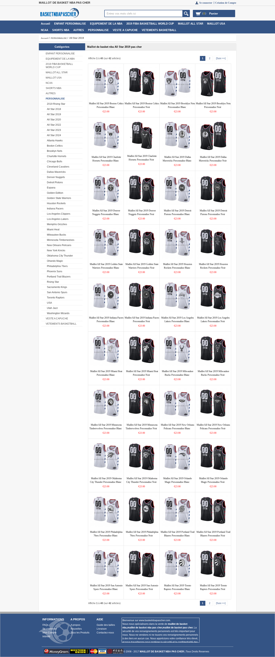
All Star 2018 (53, 109)
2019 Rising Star (55, 103)
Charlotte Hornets (56, 156)
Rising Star (52, 281)
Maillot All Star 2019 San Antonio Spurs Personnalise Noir (142, 587)
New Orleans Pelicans (58, 245)
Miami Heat (52, 229)
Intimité (46, 636)
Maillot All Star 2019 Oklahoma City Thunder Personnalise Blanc (106, 480)
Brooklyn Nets (54, 151)
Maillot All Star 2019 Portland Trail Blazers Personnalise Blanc (177, 534)
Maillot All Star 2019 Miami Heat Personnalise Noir (142, 373)
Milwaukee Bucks (56, 234)
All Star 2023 (53, 130)
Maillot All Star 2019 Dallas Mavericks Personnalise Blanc (177, 159)
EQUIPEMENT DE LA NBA (106, 23)
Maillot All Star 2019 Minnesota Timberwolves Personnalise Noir (141, 426)
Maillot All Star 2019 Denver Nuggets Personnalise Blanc (106, 212)
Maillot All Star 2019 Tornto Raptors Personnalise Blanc (177, 587)
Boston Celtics (54, 145)
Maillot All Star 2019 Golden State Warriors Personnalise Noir (141, 266)
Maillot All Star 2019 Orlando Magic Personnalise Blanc (177, 480)
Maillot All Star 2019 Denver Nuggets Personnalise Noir (142, 212)
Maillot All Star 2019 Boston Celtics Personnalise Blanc (106, 105)
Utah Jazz (52, 308)
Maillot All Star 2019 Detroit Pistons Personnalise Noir (213, 212)
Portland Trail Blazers (58, 276)
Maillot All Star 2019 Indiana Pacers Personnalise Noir (142, 319)
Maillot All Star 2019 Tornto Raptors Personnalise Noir (213, 587)
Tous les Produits (80, 632)
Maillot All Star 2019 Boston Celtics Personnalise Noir (142, 105)
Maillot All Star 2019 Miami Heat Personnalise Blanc (106, 373)
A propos (75, 625)
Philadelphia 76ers (57, 266)
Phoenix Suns (54, 271)
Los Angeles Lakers (57, 219)
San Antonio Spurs (56, 292)
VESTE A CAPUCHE (125, 30)
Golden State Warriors (58, 198)
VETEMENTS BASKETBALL (159, 30)
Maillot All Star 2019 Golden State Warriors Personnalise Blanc (106, 266)
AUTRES (78, 30)
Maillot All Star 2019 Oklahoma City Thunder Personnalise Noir (141, 480)
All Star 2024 (53, 135)
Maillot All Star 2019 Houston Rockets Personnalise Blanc (177, 266)
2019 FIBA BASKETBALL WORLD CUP (150, 23)
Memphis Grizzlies (56, 224)
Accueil (45, 23)
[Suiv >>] (220, 58)
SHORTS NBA (60, 30)
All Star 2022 (53, 124)
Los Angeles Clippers (58, 213)
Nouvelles (76, 628)
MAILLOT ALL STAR (190, 23)
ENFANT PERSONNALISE (70, 23)
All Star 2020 (53, 119)
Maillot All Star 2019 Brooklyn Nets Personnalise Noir (213, 105)
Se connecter (49, 628)
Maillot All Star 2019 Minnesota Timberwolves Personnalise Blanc (105, 426)
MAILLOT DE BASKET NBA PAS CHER (162, 651)
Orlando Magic (54, 261)
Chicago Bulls (54, 161)
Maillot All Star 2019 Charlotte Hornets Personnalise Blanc (106, 159)
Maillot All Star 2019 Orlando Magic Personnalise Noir (213, 480)
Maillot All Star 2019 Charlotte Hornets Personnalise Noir (142, 158)
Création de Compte (225, 2)
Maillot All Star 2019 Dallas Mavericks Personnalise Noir (213, 159)
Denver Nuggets (55, 177)
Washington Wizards (57, 313)
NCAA (44, 30)
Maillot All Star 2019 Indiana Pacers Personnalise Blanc (106, 319)
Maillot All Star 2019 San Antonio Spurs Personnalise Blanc (106, 587)
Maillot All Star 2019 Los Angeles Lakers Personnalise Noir (213, 319)
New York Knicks (55, 250)
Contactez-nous (105, 632)
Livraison (102, 628)
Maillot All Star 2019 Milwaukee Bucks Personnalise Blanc (177, 373)
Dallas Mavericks (56, 172)
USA (49, 302)
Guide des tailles (106, 625)
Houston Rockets (56, 203)
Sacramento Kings (56, 287)
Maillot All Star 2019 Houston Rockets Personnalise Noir (213, 266)
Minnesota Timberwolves (60, 240)
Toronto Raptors (55, 297)
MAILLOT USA (216, 23)
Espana (50, 187)
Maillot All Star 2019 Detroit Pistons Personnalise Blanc (177, 212)
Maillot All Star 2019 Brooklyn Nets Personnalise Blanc (177, 105)
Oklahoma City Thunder (59, 255)
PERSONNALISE (59, 38)
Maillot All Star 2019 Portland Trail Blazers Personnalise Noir (213, 534)
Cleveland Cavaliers (57, 166)
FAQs (45, 625)
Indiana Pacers (54, 208)
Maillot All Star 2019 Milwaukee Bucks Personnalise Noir (213, 373)
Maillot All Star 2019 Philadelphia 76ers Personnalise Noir (142, 534)
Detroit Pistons (54, 182)
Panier (213, 13)
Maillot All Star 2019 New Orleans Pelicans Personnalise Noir (213, 426)
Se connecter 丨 (207, 2)
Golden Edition (54, 192)
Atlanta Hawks (54, 140)
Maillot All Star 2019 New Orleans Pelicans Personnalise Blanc (177, 426)
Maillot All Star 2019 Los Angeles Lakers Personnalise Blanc (177, 319)
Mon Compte (49, 632)
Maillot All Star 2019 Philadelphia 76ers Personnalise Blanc (106, 534)
